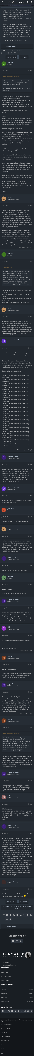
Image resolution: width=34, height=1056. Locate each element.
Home (2, 1049)
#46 (31, 464)
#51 (31, 584)
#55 (31, 692)
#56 (31, 727)
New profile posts (6, 976)
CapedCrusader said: (10, 77)
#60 (31, 889)
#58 (31, 804)
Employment (6, 962)
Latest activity (5, 980)
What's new (5, 967)
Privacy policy (5, 1040)
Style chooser (6, 1028)
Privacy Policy (7, 964)
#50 (31, 565)
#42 (31, 205)
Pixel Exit (9, 1024)
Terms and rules (5, 1036)
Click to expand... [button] (17, 284)
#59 (31, 833)
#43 (31, 261)
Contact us (4, 1032)
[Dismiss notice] (30, 10)
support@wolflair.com (24, 36)
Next (24, 57)
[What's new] (27, 2)
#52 (31, 608)
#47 (31, 496)
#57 (31, 781)
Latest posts (4, 972)
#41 (31, 71)
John (4, 53)
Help (2, 1045)
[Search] (32, 2)
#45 (31, 348)
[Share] (28, 71)
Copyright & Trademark (9, 966)
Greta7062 (30, 1001)
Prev (9, 57)
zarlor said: (6, 267)
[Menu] (2, 2)
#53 (31, 635)
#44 (31, 316)
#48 (31, 517)
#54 (31, 665)
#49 (31, 536)
